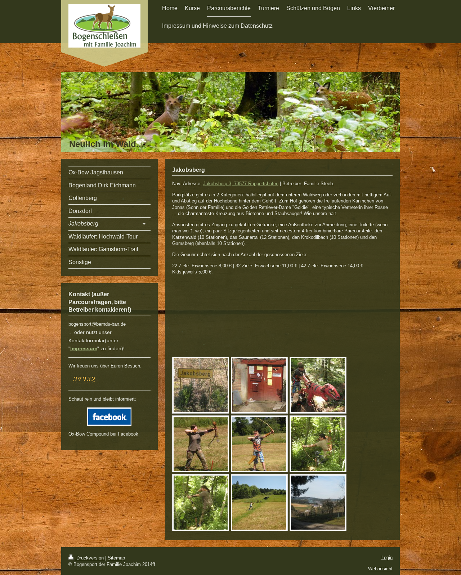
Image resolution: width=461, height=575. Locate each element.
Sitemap (116, 558)
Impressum (83, 348)
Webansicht (380, 568)
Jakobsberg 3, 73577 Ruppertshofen (240, 183)
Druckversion (90, 558)
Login (387, 557)
